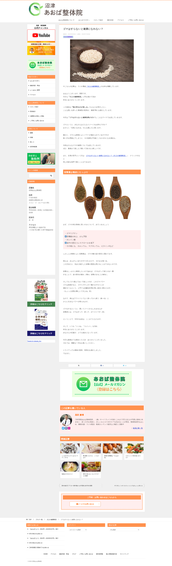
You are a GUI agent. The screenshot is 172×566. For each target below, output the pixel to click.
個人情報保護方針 (111, 554)
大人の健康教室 (68, 37)
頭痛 (31, 137)
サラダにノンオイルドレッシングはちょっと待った (128, 485)
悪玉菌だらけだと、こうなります (91, 456)
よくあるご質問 (35, 90)
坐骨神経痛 (33, 146)
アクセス (120, 20)
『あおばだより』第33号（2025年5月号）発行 (43, 538)
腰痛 (31, 133)
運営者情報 (99, 554)
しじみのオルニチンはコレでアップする (70, 456)
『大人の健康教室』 (93, 86)
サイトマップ (124, 554)
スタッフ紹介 (98, 20)
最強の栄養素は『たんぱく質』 (111, 456)
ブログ (74, 554)
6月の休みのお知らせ (35, 533)
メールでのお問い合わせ (86, 504)
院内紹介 (33, 111)
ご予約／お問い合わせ (136, 20)
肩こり (32, 142)
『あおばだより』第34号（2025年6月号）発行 (43, 529)
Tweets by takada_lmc (34, 341)
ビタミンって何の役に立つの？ (133, 456)
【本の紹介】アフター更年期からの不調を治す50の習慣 (76, 485)
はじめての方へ (84, 20)
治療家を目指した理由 (37, 116)
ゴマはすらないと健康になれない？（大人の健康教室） (106, 155)
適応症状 (110, 20)
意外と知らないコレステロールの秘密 (91, 475)
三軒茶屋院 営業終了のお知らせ (39, 547)
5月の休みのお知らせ (35, 543)
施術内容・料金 (35, 85)
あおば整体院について (66, 20)
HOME (45, 554)
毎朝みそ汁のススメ (67, 474)
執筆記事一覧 (138, 428)
